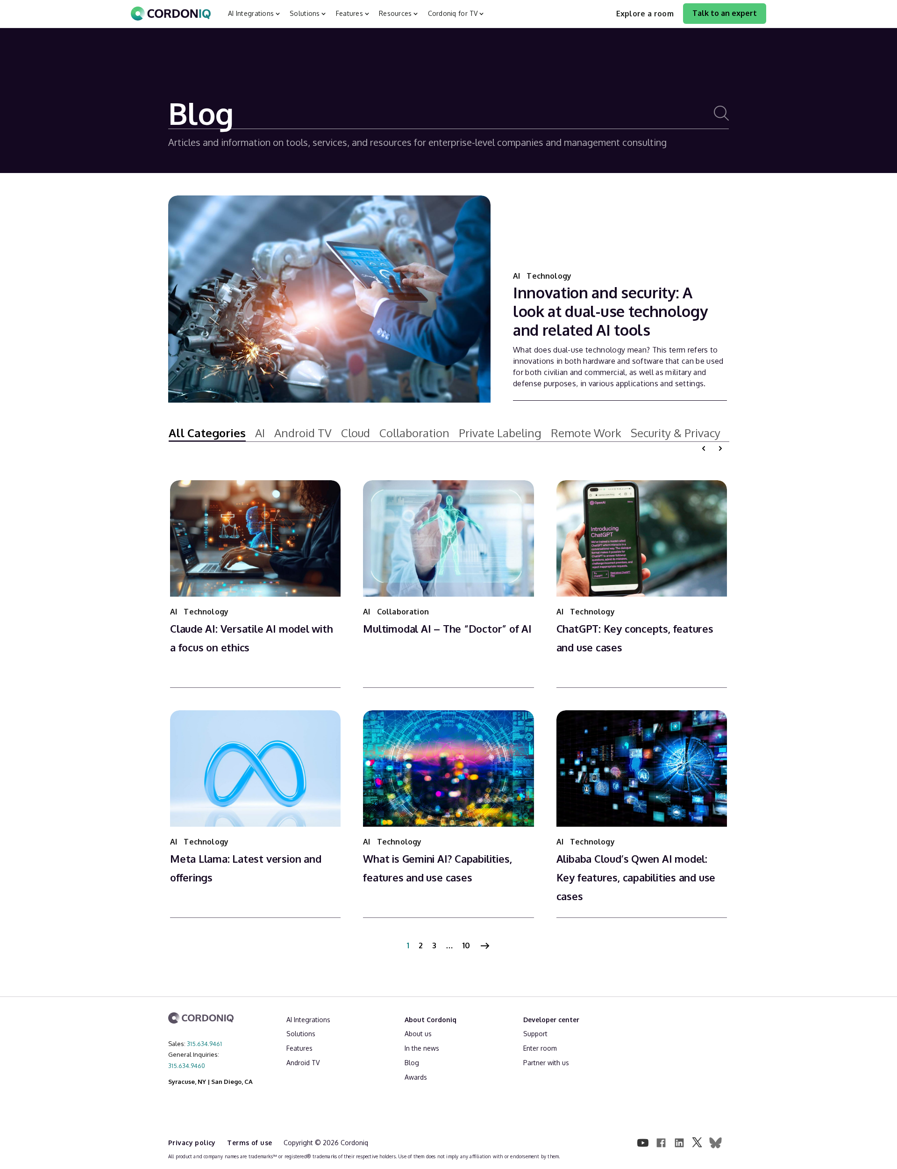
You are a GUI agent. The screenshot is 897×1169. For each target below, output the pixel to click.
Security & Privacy (675, 433)
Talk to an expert (724, 13)
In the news (422, 1048)
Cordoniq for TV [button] (453, 13)
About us (418, 1034)
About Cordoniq (430, 1020)
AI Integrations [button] (251, 13)
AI (517, 276)
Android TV (303, 433)
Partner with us (546, 1063)
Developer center (551, 1020)
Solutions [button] (305, 13)
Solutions (300, 1034)
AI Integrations (308, 1020)
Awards (416, 1077)
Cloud (355, 433)
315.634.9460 (186, 1065)
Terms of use (250, 1143)
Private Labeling (500, 433)
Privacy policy (193, 1143)
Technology (549, 276)
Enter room (540, 1048)
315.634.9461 (204, 1043)
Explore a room (645, 13)
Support (535, 1034)
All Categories (207, 433)
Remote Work (586, 433)
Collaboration (414, 433)
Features (299, 1048)
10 (466, 945)
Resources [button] (395, 13)
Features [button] (349, 13)
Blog (412, 1063)
